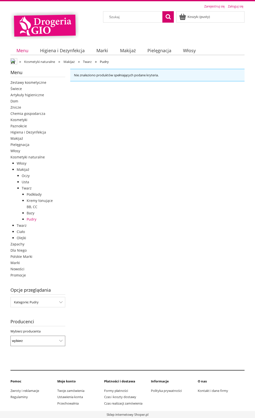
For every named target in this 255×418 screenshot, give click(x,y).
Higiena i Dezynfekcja (28, 132)
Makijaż (16, 138)
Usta (25, 182)
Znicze (15, 107)
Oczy (26, 175)
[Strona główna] (44, 24)
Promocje (18, 275)
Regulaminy (19, 397)
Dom (14, 101)
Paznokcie (18, 126)
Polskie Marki (21, 256)
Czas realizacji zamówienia (123, 403)
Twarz (27, 188)
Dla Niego (18, 250)
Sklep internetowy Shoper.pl (127, 414)
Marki (15, 262)
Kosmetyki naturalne (27, 157)
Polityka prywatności (166, 390)
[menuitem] (22, 50)
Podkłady (34, 194)
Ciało (21, 231)
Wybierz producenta (25, 331)
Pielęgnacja (19, 144)
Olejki (21, 237)
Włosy (15, 150)
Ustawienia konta (70, 397)
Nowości (17, 269)
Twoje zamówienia (70, 390)
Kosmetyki (18, 119)
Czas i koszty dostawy (120, 397)
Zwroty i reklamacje (24, 390)
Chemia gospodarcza (27, 113)
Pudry (31, 219)
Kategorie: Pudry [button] (26, 302)
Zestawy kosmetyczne (28, 82)
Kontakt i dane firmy (213, 390)
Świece (16, 88)
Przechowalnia (68, 403)
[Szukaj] (168, 17)
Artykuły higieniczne (27, 95)
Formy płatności (116, 390)
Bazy (30, 213)
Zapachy (17, 244)
